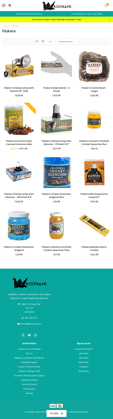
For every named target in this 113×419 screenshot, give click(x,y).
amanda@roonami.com (30, 323)
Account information (84, 349)
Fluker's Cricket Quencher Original (19, 248)
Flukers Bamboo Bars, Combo (94, 248)
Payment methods (29, 380)
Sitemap (29, 393)
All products (84, 371)
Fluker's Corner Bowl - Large (94, 89)
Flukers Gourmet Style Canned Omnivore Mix (19, 142)
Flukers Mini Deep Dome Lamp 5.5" (94, 195)
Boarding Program (29, 362)
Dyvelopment (82, 412)
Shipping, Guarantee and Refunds (29, 357)
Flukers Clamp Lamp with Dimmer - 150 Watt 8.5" (19, 195)
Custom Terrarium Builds (29, 366)
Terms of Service (29, 384)
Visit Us (29, 353)
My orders (83, 353)
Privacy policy (29, 388)
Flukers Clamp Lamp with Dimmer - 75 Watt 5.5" (56, 142)
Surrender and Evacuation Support (29, 375)
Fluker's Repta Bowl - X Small (56, 89)
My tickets (83, 357)
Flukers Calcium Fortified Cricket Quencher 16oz (56, 248)
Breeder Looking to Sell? (29, 371)
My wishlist (84, 362)
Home (6, 25)
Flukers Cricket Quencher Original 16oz (56, 195)
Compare (84, 366)
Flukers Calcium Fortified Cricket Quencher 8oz (94, 142)
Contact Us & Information (29, 349)
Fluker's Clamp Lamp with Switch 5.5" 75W (19, 89)
